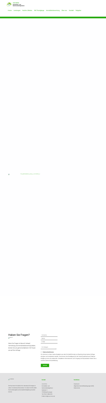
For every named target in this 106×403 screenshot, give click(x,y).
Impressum (76, 384)
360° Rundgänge (39, 10)
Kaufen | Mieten (27, 10)
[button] (10, 91)
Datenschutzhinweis (48, 352)
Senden (45, 365)
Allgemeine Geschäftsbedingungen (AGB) (84, 386)
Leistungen (17, 10)
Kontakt (71, 10)
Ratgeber (78, 10)
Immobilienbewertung (53, 10)
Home (10, 10)
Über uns (64, 10)
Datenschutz (77, 388)
